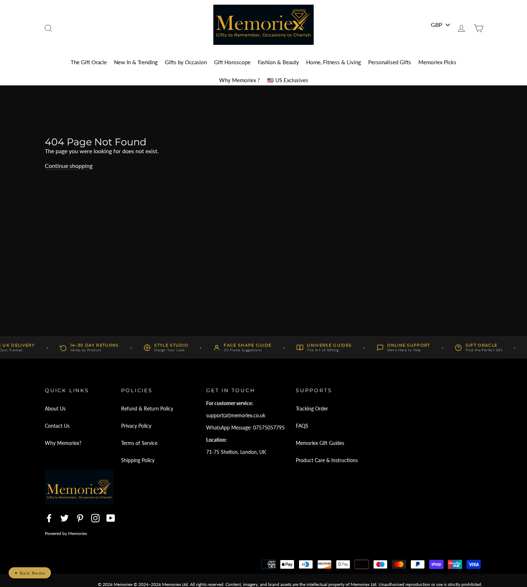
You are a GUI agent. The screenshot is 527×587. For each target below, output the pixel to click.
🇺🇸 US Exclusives (287, 80)
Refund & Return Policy (147, 408)
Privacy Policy (136, 426)
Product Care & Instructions (327, 460)
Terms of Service (139, 443)
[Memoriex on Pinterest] (80, 518)
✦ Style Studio (29, 573)
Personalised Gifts (389, 62)
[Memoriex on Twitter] (64, 518)
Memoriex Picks (437, 62)
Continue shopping (68, 165)
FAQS (302, 426)
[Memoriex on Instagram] (95, 518)
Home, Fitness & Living (333, 62)
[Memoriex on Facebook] (49, 518)
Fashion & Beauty (278, 62)
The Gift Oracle (89, 62)
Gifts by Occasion (186, 62)
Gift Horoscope (232, 62)
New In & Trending (136, 62)
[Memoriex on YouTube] (110, 518)
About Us (55, 408)
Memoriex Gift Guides (320, 443)
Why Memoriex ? (239, 80)
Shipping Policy (138, 460)
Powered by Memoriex (66, 533)
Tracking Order (312, 408)
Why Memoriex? (63, 443)
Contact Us (57, 426)
